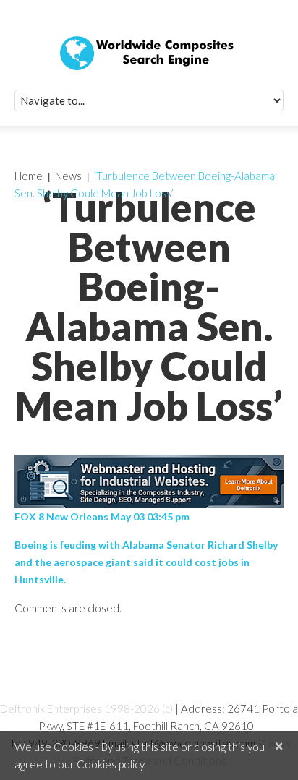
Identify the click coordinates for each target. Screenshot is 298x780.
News (68, 175)
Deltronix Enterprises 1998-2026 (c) (86, 708)
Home (28, 175)
